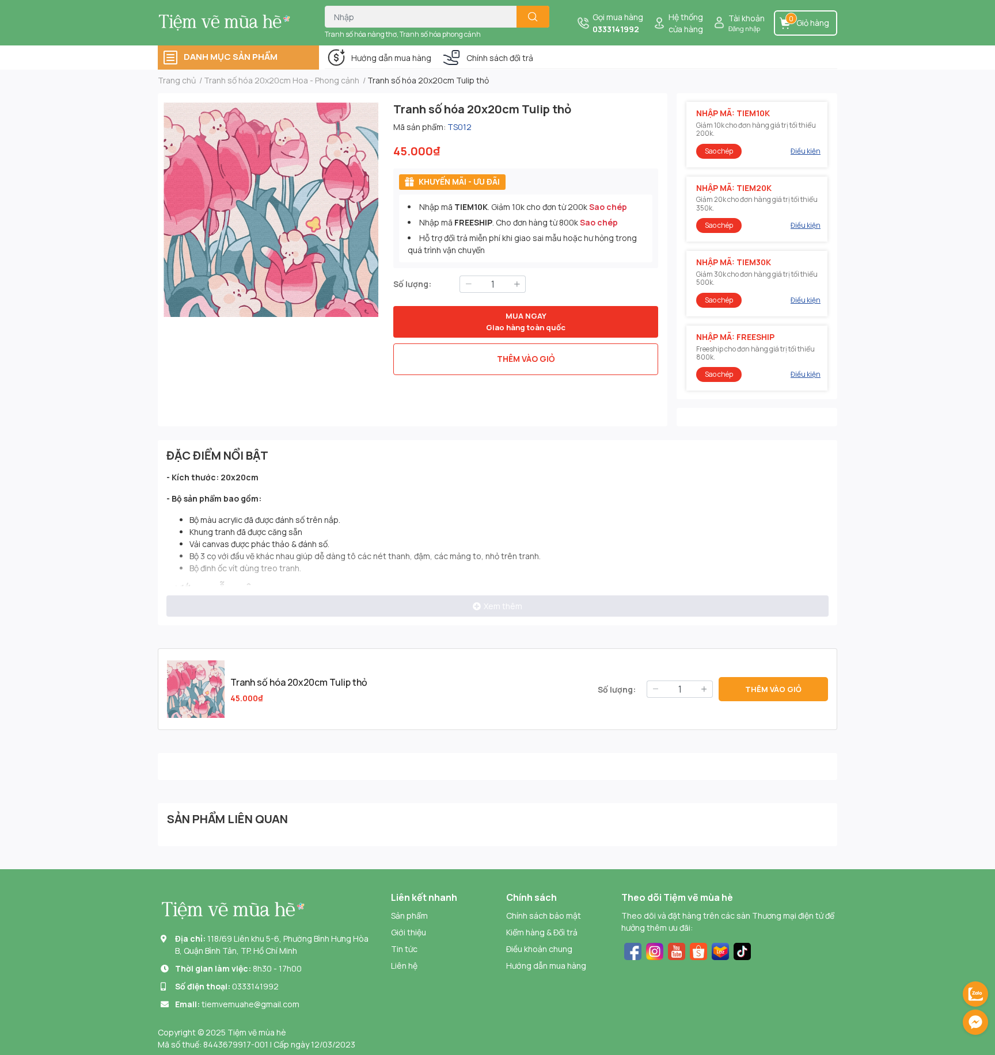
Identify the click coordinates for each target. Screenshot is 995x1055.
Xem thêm (503, 606)
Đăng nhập (744, 28)
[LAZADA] (720, 950)
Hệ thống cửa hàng (686, 23)
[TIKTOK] (742, 950)
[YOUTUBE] (676, 950)
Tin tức (404, 948)
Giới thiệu (408, 932)
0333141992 (616, 29)
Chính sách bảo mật (543, 915)
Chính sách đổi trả (499, 57)
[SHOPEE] (698, 950)
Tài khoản (746, 18)
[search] (533, 17)
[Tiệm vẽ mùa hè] (229, 22)
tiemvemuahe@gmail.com (250, 1004)
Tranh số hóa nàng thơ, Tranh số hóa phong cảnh (403, 34)
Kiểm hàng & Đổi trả (542, 932)
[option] (271, 209)
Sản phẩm (409, 915)
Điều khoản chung (539, 948)
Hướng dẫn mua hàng (391, 57)
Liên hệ (404, 965)
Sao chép (608, 206)
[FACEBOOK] (632, 950)
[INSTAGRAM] (654, 950)
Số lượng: (412, 283)
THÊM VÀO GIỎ (526, 358)
